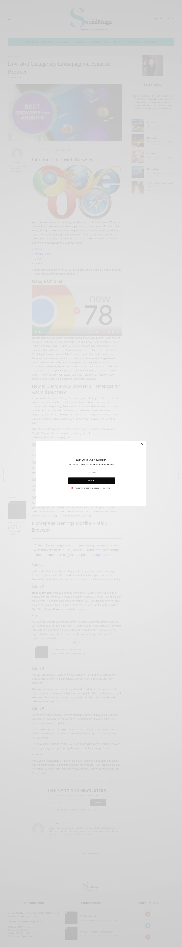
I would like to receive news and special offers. (92, 488)
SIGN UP (91, 481)
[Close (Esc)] (142, 445)
